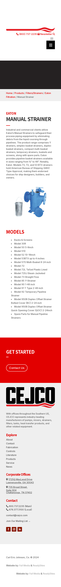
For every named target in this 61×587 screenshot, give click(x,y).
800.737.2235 (16, 506)
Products (19, 93)
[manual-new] (30, 219)
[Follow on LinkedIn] (19, 529)
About (9, 439)
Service (10, 462)
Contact (10, 443)
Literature (11, 455)
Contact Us (16, 368)
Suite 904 (11, 490)
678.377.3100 (16, 509)
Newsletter (46, 34)
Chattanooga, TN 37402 (19, 492)
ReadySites (39, 565)
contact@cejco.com (17, 515)
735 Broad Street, (18, 487)
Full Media (24, 565)
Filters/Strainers (34, 93)
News (9, 466)
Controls (10, 451)
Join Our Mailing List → (18, 521)
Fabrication (12, 447)
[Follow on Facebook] (8, 529)
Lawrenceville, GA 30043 (20, 482)
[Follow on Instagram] (14, 529)
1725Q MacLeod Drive (20, 479)
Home (9, 93)
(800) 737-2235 (27, 34)
